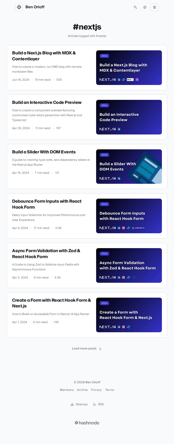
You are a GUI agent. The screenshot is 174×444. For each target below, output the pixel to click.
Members (66, 390)
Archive (82, 390)
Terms (109, 390)
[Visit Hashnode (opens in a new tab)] (87, 423)
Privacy (96, 390)
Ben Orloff (35, 7)
